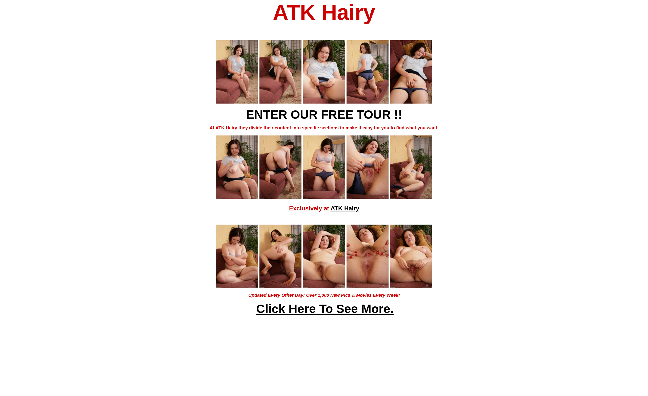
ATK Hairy (345, 208)
